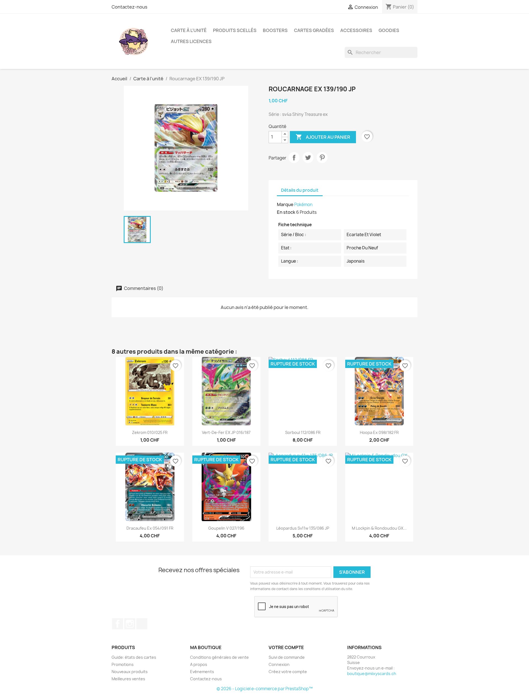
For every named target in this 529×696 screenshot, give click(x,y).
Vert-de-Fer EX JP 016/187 (226, 432)
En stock (286, 212)
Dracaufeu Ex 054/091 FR (149, 528)
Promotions (123, 664)
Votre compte (286, 647)
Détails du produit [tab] (300, 190)
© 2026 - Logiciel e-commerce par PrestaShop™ (265, 689)
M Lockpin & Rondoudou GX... (379, 528)
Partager (293, 157)
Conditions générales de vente (219, 657)
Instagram (129, 623)
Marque (285, 204)
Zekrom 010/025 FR (150, 432)
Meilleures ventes (128, 678)
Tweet (308, 157)
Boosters (275, 30)
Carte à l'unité (189, 30)
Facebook (117, 623)
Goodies (389, 30)
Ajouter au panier (323, 137)
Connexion (279, 664)
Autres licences (191, 41)
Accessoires (356, 30)
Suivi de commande (287, 657)
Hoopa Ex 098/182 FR (379, 432)
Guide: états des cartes (134, 657)
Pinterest (322, 157)
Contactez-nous (129, 7)
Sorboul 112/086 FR (302, 432)
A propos (198, 664)
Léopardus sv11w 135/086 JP (302, 528)
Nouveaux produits (130, 671)
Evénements (202, 671)
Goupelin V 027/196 (226, 528)
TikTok (141, 623)
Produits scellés (235, 30)
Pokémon (303, 204)
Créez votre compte (288, 671)
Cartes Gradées (314, 30)
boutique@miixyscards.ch (371, 673)
